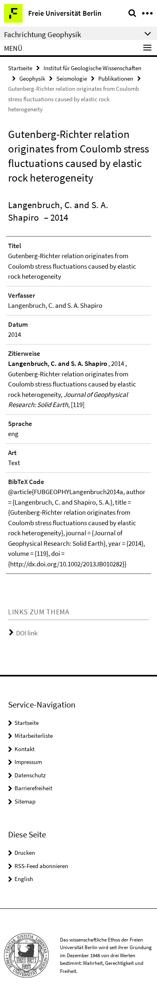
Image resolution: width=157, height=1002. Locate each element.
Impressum (28, 762)
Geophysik (32, 78)
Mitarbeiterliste (33, 735)
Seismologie (71, 78)
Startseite (20, 68)
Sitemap (24, 801)
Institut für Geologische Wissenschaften (92, 68)
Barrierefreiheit (33, 788)
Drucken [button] (24, 852)
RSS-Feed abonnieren (41, 866)
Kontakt (24, 749)
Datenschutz (29, 775)
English (23, 879)
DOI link (26, 632)
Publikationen (115, 78)
